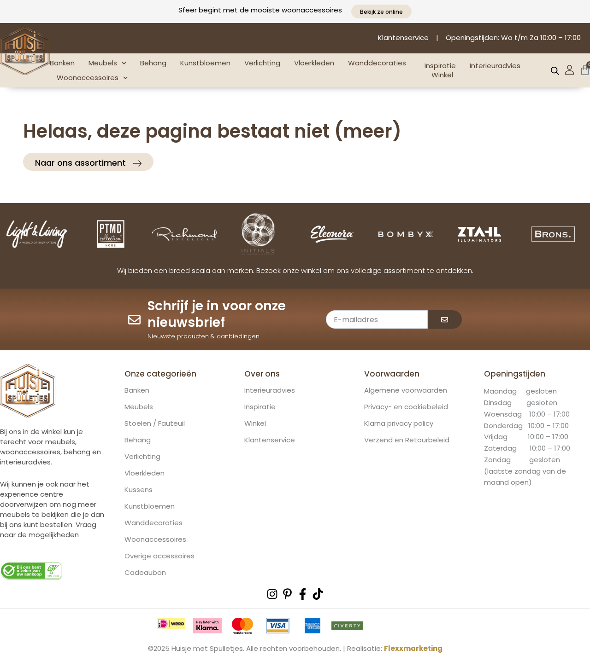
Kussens (138, 489)
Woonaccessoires (87, 77)
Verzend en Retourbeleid (406, 440)
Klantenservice (269, 440)
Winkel (442, 75)
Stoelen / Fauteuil (154, 423)
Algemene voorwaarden (405, 390)
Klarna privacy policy (398, 423)
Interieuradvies (495, 65)
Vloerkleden (314, 63)
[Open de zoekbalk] (555, 71)
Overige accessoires (159, 556)
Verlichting (262, 63)
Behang (153, 63)
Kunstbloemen (205, 63)
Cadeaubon (145, 572)
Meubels (102, 63)
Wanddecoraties (377, 63)
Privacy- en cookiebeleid (406, 407)
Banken (62, 63)
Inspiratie (440, 65)
